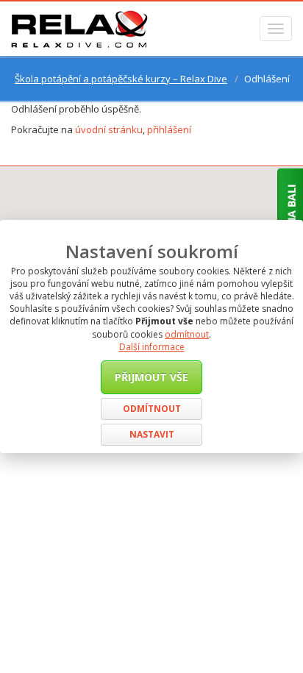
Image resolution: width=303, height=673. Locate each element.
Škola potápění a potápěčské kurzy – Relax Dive (121, 78)
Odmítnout (152, 408)
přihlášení (169, 129)
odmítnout (187, 334)
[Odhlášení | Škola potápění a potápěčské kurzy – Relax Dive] (79, 28)
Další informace (152, 347)
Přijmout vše (151, 377)
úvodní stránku (109, 129)
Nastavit (151, 434)
